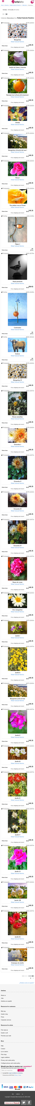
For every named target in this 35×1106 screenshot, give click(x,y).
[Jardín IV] (17, 784)
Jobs (2, 998)
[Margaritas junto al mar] (17, 690)
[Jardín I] (17, 627)
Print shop (3, 1054)
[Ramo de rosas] (17, 568)
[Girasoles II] (17, 468)
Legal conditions (5, 1057)
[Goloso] (17, 345)
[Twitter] (23, 1102)
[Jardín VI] (17, 858)
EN (13, 1094)
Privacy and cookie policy (8, 1060)
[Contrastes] (17, 309)
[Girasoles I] (17, 435)
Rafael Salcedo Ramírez (15, 5)
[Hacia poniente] (17, 267)
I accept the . (13, 1073)
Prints (2, 1017)
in (22, 1094)
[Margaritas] (17, 31)
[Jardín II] (17, 659)
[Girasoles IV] (17, 532)
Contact (3, 1048)
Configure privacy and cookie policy (10, 1063)
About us (3, 995)
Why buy (3, 1011)
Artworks (7, 5)
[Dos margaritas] (17, 601)
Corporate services (6, 1020)
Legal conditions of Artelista (16, 1073)
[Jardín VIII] (17, 891)
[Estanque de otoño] (17, 954)
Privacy (16, 1075)
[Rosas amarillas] (17, 403)
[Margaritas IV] (17, 371)
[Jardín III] (17, 753)
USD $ (18, 1094)
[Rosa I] (17, 169)
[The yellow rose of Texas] (17, 196)
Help (2, 1046)
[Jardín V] (17, 821)
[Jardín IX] (17, 923)
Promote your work (6, 1035)
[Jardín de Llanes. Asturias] (17, 58)
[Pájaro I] (17, 229)
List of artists (4, 1051)
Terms (19, 1075)
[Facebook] (28, 1102)
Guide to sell (4, 1033)
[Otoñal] (17, 113)
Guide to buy (4, 1014)
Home (2, 5)
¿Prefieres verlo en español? (26, 983)
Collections (24, 5)
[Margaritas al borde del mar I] (17, 141)
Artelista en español (6, 1001)
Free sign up (4, 1030)
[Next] (6, 14)
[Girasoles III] (17, 500)
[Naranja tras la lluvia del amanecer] (17, 86)
